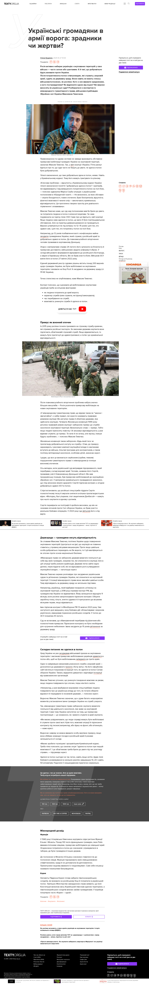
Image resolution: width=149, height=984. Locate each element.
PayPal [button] (88, 813)
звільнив (86, 511)
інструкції (98, 673)
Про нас (36, 955)
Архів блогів (84, 962)
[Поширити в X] (54, 62)
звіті (72, 165)
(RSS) (39, 957)
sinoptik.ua (122, 260)
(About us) (42, 955)
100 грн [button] (44, 804)
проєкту (69, 667)
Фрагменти (37, 959)
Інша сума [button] (77, 804)
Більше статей (46, 925)
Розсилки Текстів (39, 962)
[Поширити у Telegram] (58, 62)
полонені (61, 901)
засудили (44, 236)
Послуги (59, 957)
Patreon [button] (45, 813)
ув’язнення (95, 626)
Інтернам (59, 966)
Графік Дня (83, 959)
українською (18, 975)
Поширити (44, 62)
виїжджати (81, 659)
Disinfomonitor (61, 964)
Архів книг (83, 964)
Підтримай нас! (84, 955)
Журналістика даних (63, 955)
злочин (43, 901)
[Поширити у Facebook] (51, 62)
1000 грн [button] (66, 804)
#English (36, 966)
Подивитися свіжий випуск (129, 72)
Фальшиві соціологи (63, 959)
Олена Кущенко (46, 58)
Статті (35, 957)
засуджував (64, 653)
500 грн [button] (55, 804)
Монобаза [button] (76, 813)
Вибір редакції (38, 964)
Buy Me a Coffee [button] (60, 813)
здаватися (97, 656)
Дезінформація (61, 962)
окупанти (52, 901)
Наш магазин (84, 957)
